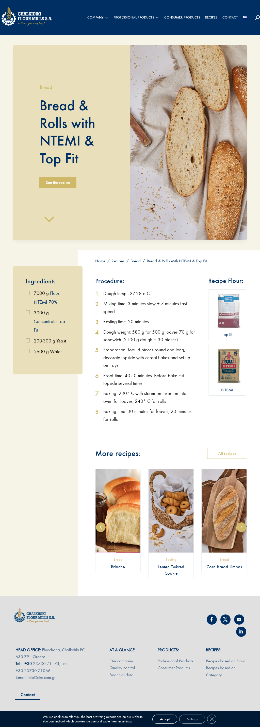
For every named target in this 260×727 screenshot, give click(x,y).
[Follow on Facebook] (212, 619)
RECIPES (211, 18)
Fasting (171, 559)
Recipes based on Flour (225, 661)
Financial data (121, 675)
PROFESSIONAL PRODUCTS (133, 18)
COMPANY (95, 18)
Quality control (122, 667)
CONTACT (230, 18)
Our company (121, 661)
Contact (28, 694)
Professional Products (175, 661)
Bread (46, 87)
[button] (101, 527)
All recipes (227, 453)
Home (100, 261)
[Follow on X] (225, 619)
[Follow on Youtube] (239, 619)
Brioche (118, 567)
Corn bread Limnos (224, 567)
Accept (165, 719)
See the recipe (58, 182)
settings (127, 721)
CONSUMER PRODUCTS (182, 18)
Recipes (117, 261)
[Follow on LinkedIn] (241, 632)
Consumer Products (174, 667)
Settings (192, 719)
